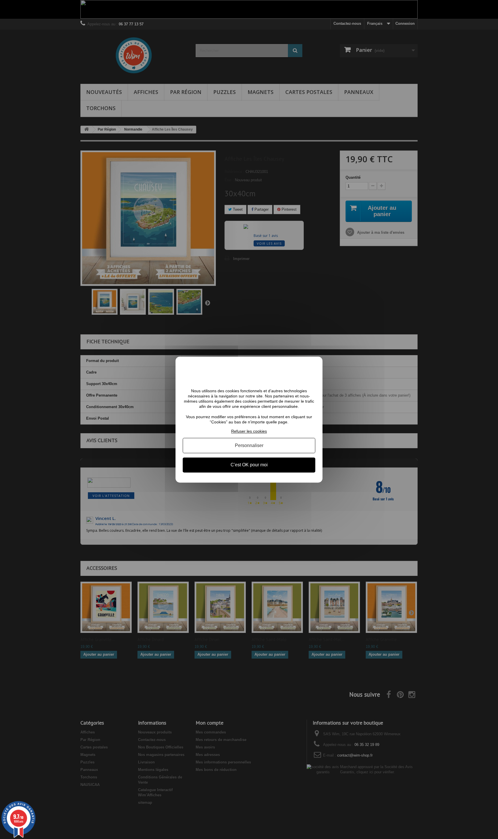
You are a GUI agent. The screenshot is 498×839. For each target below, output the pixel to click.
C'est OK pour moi (249, 465)
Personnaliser (249, 445)
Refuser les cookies (249, 431)
